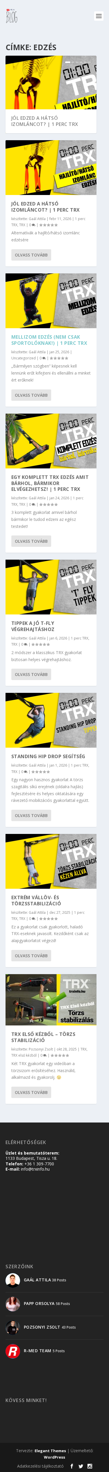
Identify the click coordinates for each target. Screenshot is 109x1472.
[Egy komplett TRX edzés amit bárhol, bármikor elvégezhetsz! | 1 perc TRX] (51, 441)
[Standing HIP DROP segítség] (51, 720)
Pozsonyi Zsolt (41, 1049)
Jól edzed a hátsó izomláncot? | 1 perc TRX (44, 121)
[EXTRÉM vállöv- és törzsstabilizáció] (51, 861)
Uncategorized (23, 358)
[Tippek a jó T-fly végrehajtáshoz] (51, 587)
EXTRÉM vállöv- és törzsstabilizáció (36, 900)
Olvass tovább (31, 255)
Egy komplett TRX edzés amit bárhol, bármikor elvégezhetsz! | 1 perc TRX (50, 483)
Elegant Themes (50, 1450)
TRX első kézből (24, 1055)
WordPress (54, 1457)
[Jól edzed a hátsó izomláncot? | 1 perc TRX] (51, 167)
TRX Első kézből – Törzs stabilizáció (43, 1037)
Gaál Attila (37, 218)
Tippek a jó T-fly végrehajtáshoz (33, 626)
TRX (22, 224)
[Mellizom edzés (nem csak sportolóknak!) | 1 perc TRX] (51, 300)
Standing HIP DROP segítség (48, 756)
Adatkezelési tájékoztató (40, 1466)
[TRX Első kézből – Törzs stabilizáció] (51, 999)
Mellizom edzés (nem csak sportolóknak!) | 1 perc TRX (49, 340)
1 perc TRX (79, 638)
